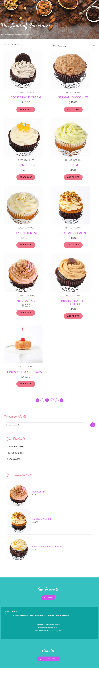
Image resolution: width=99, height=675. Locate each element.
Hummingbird (25, 165)
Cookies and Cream (26, 97)
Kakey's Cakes (13, 459)
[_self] (7, 612)
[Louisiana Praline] (19, 521)
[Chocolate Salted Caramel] (19, 548)
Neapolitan (26, 301)
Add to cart (26, 109)
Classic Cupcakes (26, 92)
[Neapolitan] (19, 493)
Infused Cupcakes (15, 453)
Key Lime (73, 165)
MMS (61, 630)
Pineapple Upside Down (26, 372)
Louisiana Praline (73, 233)
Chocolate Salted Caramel (47, 546)
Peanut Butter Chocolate (73, 302)
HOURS (14, 612)
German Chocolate (73, 97)
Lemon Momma (26, 233)
